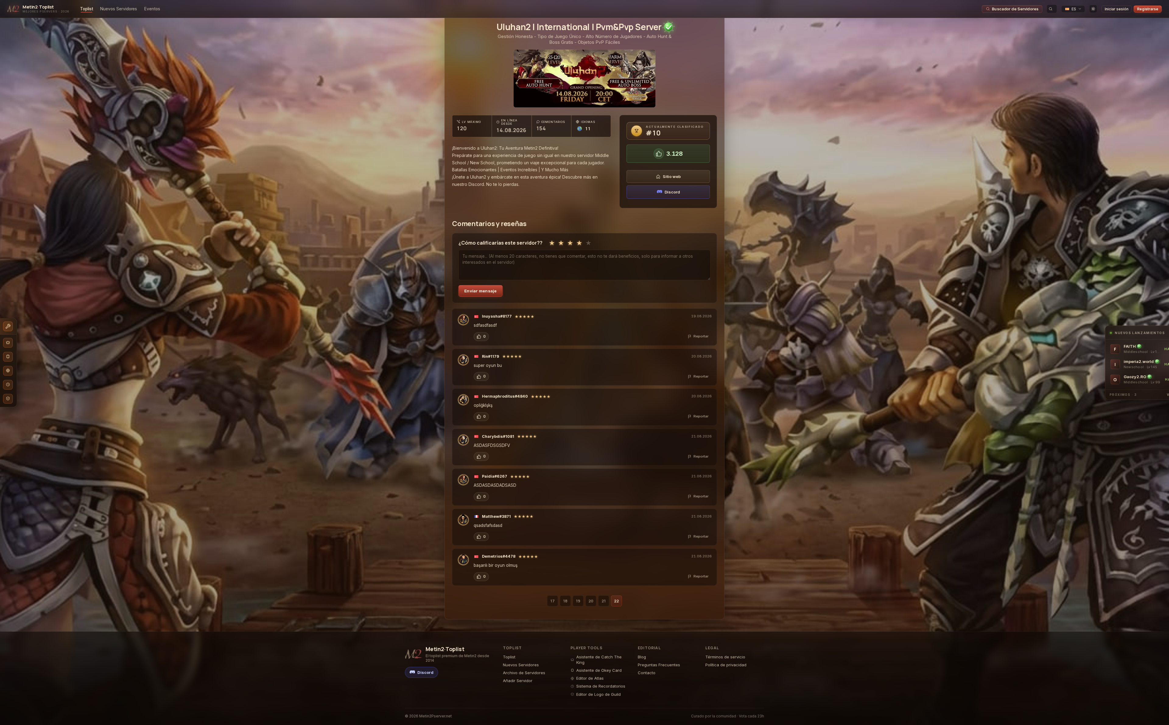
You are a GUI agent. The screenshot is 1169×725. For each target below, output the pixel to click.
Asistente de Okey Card (599, 670)
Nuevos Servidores (118, 8)
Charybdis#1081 (498, 436)
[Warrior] (463, 320)
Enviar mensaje (480, 290)
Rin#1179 (490, 356)
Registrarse (1147, 9)
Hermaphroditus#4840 (505, 396)
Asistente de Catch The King (599, 659)
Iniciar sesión (1117, 9)
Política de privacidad (725, 664)
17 (552, 601)
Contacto (646, 672)
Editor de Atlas (590, 678)
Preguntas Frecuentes (659, 664)
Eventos (152, 8)
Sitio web (672, 176)
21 (604, 601)
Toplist (86, 8)
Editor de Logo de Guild (598, 694)
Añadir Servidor (517, 680)
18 (565, 601)
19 (578, 601)
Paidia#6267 (494, 476)
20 (590, 601)
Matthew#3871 (496, 516)
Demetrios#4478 (498, 556)
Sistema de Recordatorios (600, 686)
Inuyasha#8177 (497, 316)
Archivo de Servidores (524, 672)
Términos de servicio (725, 656)
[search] (1052, 9)
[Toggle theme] (1093, 9)
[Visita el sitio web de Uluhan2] (584, 78)
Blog (642, 656)
